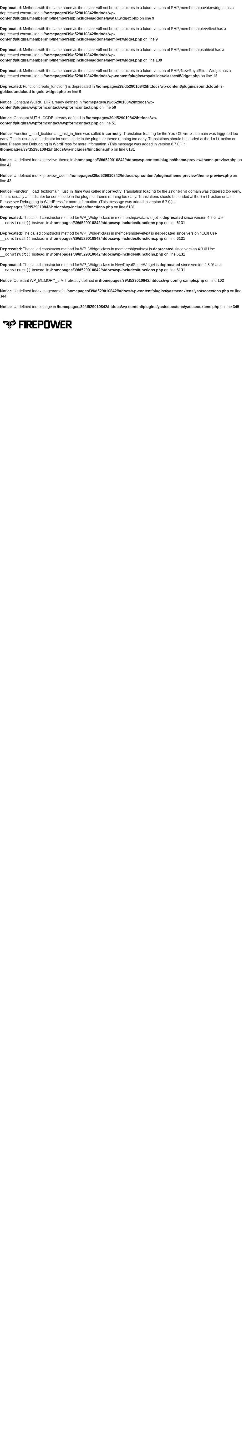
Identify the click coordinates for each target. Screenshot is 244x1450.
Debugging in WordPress (50, 144)
